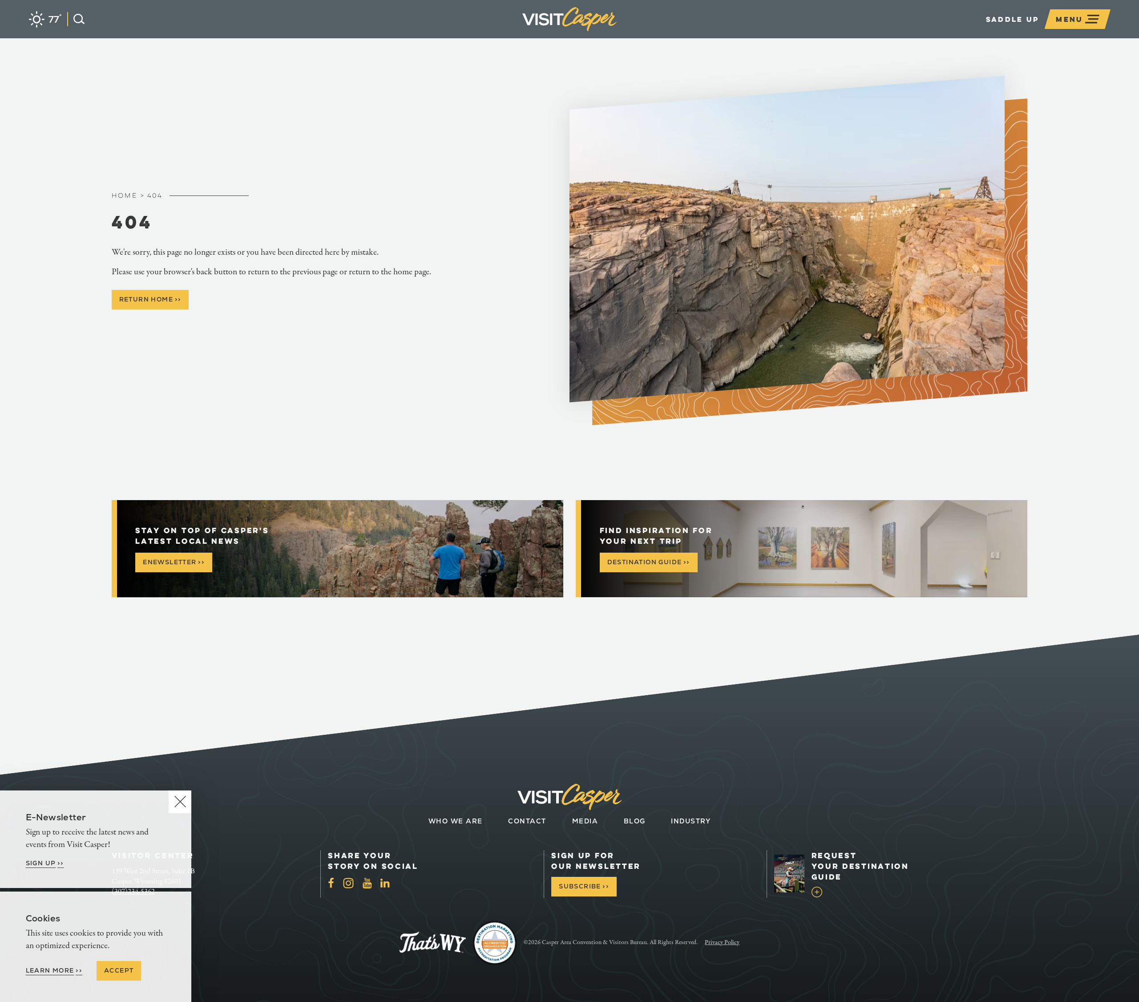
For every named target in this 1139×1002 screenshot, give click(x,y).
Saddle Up (1012, 19)
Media (585, 821)
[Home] (617, 33)
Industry (691, 821)
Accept (118, 970)
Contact (527, 821)
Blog (635, 821)
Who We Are (455, 821)
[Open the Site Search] (76, 19)
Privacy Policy (722, 942)
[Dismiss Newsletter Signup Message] (180, 801)
